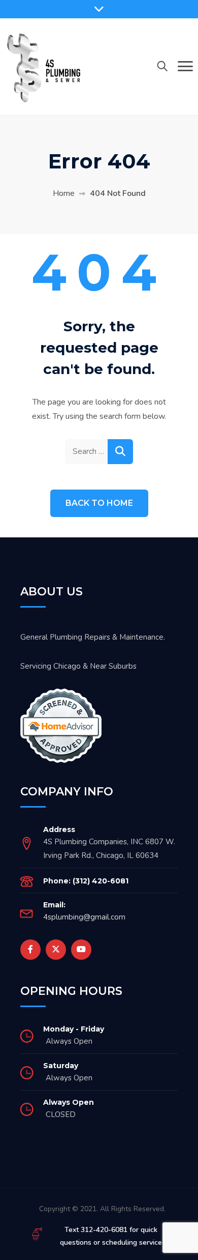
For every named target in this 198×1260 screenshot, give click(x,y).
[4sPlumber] (43, 66)
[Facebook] (30, 949)
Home (64, 193)
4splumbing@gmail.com (84, 917)
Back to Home (99, 503)
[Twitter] (56, 949)
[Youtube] (81, 949)
